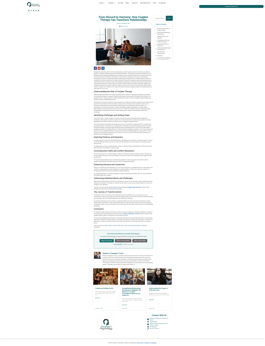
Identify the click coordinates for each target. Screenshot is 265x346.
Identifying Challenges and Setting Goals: (163, 33)
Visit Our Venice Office (140, 240)
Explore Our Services (106, 240)
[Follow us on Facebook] (29, 11)
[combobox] (159, 18)
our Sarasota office (107, 225)
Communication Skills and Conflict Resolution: (163, 41)
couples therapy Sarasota (134, 187)
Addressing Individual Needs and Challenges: (164, 48)
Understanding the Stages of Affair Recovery (158, 289)
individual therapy (113, 187)
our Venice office (116, 225)
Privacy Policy (140, 342)
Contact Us (135, 3)
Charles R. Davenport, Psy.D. (123, 23)
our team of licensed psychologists (131, 225)
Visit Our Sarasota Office (123, 240)
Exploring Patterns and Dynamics (162, 37)
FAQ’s (154, 3)
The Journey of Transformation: (161, 52)
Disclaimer (147, 342)
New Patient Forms (145, 3)
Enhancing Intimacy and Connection (163, 44)
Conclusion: (160, 55)
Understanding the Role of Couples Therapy (163, 29)
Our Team (120, 3)
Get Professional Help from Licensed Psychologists (164, 58)
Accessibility (154, 342)
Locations (110, 3)
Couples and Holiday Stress (104, 288)
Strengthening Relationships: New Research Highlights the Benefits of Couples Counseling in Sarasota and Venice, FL (131, 291)
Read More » (98, 298)
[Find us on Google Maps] (36, 11)
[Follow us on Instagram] (31, 11)
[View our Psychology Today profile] (38, 11)
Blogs (127, 3)
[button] (95, 68)
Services (101, 3)
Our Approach (162, 3)
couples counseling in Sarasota (131, 213)
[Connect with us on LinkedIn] (34, 11)
